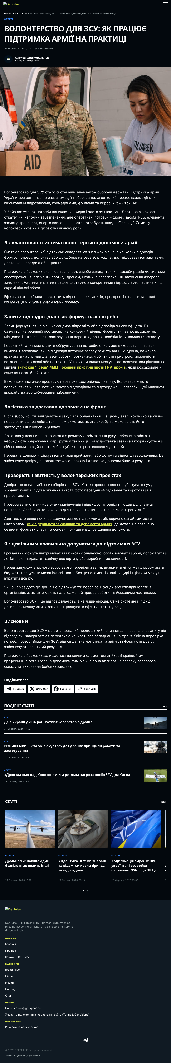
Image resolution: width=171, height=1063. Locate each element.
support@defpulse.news (22, 1055)
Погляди (10, 989)
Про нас (10, 950)
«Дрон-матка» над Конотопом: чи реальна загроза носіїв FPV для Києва (67, 774)
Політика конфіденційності (23, 1008)
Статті (9, 995)
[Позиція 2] (88, 890)
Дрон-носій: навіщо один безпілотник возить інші (27, 863)
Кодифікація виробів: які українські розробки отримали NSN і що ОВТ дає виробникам (135, 865)
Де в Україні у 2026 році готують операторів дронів (48, 722)
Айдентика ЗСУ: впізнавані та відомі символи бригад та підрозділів (82, 865)
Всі (165, 706)
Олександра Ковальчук (32, 57)
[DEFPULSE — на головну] (11, 4)
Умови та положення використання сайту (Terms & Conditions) (47, 1014)
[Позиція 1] (83, 890)
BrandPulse (12, 969)
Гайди (9, 976)
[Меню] (165, 4)
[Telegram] (85, 1040)
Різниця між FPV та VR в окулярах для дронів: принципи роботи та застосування (62, 748)
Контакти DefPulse (17, 957)
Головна (10, 944)
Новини (10, 982)
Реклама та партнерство (21, 1027)
